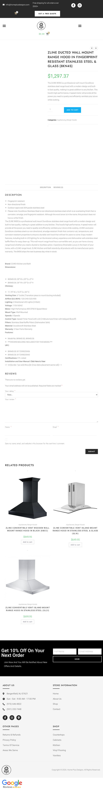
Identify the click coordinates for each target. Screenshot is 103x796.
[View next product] (96, 48)
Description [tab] (45, 187)
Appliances (61, 120)
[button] (4, 25)
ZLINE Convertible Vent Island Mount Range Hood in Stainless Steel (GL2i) (27, 609)
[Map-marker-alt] (18, 717)
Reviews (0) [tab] (58, 187)
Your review (10, 399)
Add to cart (72, 110)
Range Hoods (72, 120)
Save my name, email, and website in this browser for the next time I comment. (35, 443)
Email (55, 427)
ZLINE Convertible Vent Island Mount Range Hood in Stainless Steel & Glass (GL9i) (75, 531)
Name (8, 427)
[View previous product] (92, 48)
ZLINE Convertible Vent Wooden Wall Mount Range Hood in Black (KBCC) (28, 529)
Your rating (10, 391)
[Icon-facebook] (73, 5)
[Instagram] (80, 5)
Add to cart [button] (27, 542)
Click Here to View (38, 361)
